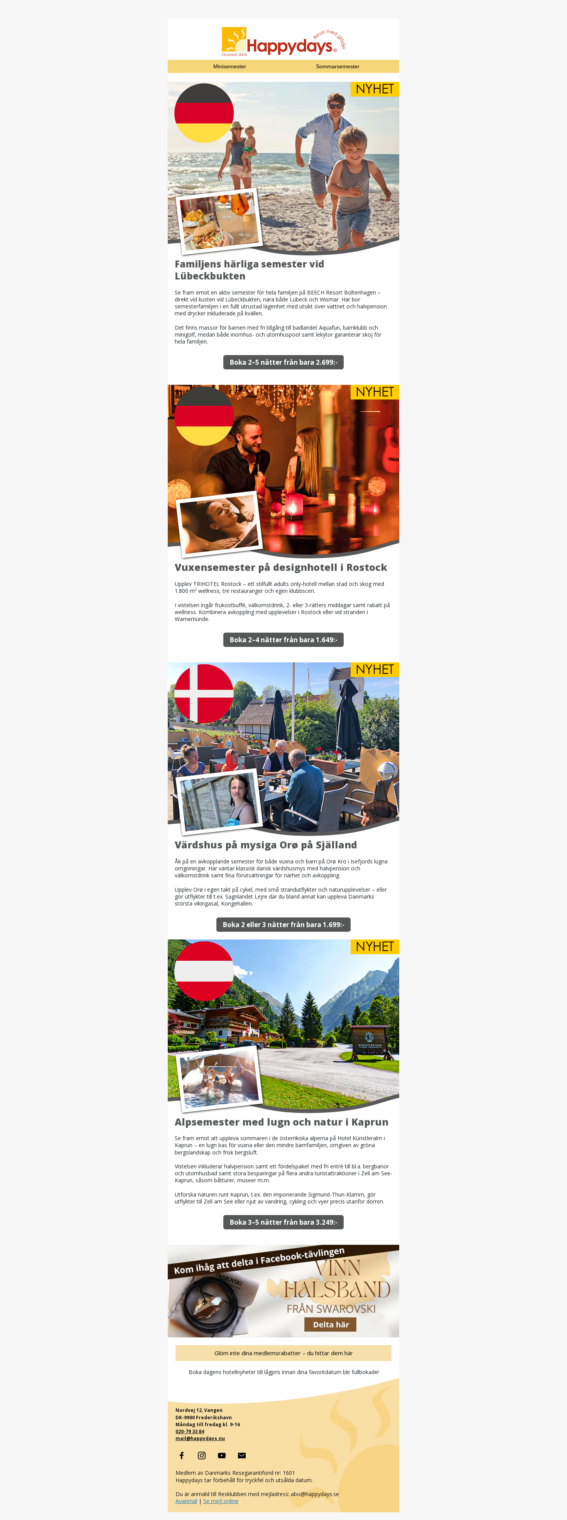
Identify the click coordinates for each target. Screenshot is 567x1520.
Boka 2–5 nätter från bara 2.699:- (284, 362)
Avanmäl (186, 1501)
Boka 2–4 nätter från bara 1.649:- (284, 639)
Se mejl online (220, 1501)
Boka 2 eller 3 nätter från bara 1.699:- (283, 924)
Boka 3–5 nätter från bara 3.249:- (284, 1222)
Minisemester (229, 66)
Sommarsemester (337, 66)
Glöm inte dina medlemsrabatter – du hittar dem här (283, 1353)
